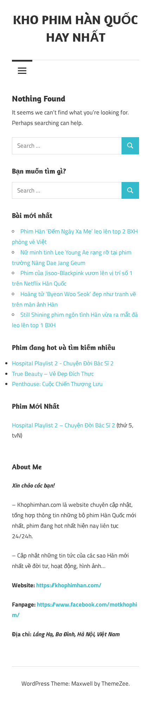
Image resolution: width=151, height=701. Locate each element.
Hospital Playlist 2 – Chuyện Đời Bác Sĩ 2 (63, 425)
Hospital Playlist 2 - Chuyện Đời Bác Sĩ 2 (63, 363)
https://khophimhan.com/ (68, 585)
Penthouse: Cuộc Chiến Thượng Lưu (57, 383)
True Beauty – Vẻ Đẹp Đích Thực (53, 373)
